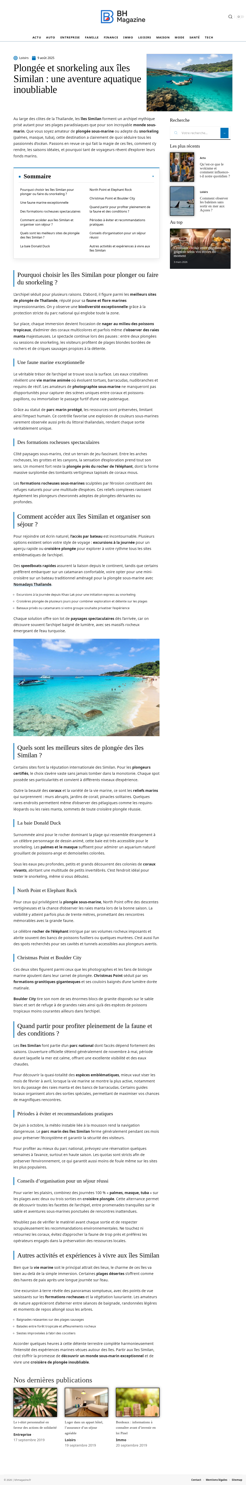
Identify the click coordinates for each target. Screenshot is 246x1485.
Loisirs (70, 1440)
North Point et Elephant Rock (111, 190)
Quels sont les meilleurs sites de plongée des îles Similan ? (50, 235)
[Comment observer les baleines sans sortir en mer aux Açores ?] (182, 201)
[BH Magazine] (123, 16)
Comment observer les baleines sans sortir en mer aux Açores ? (214, 204)
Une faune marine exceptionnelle (44, 202)
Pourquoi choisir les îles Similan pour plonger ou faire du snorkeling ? (47, 192)
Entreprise (22, 1434)
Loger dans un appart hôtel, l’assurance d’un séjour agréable (84, 1427)
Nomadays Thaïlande (32, 584)
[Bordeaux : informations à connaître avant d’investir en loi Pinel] (137, 1402)
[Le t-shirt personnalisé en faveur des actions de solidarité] (35, 1402)
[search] (230, 16)
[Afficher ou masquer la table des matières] (102, 176)
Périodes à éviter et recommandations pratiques (117, 222)
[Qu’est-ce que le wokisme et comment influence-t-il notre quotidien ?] (182, 167)
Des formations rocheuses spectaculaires (50, 211)
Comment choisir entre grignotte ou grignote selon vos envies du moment (200, 252)
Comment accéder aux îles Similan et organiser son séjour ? (46, 222)
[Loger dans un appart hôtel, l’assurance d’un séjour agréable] (86, 1402)
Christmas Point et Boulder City (112, 198)
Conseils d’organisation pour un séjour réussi (118, 235)
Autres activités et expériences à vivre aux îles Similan (120, 248)
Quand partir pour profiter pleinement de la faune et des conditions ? (120, 209)
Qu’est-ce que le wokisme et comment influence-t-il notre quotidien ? (215, 170)
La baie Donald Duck (35, 246)
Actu (203, 158)
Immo (121, 1440)
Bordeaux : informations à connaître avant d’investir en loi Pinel (136, 1427)
